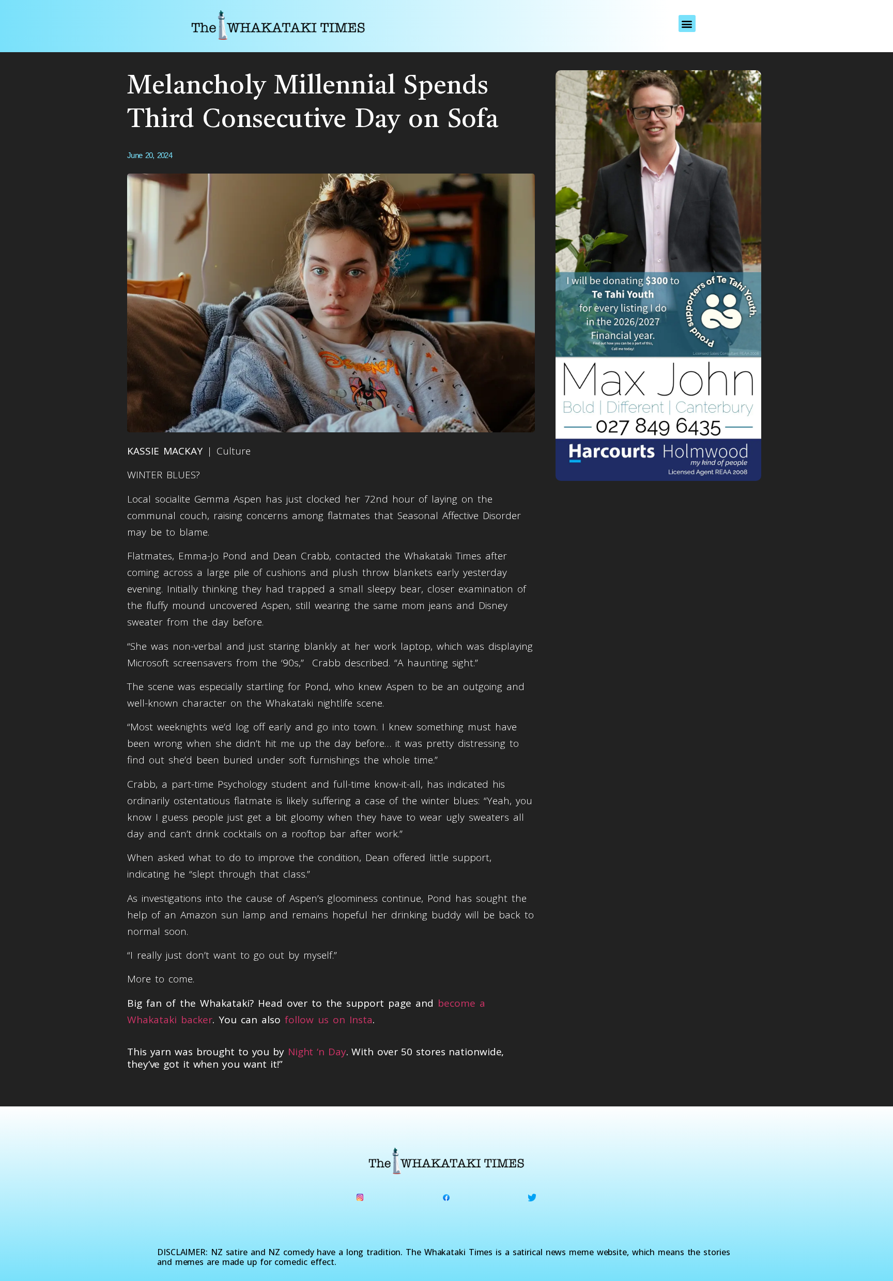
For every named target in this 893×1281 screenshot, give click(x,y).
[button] (687, 23)
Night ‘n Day (317, 1051)
